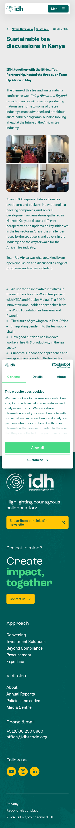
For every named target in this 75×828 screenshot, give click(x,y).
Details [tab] (37, 376)
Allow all (37, 447)
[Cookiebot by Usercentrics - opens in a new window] (53, 365)
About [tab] (61, 376)
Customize (35, 460)
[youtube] (11, 771)
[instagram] (23, 771)
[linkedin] (35, 771)
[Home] (15, 9)
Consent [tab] (13, 376)
